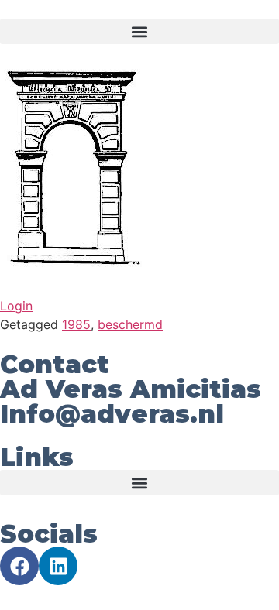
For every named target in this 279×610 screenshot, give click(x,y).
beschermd (130, 324)
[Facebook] (19, 566)
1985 (76, 324)
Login (16, 306)
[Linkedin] (58, 566)
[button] (139, 31)
